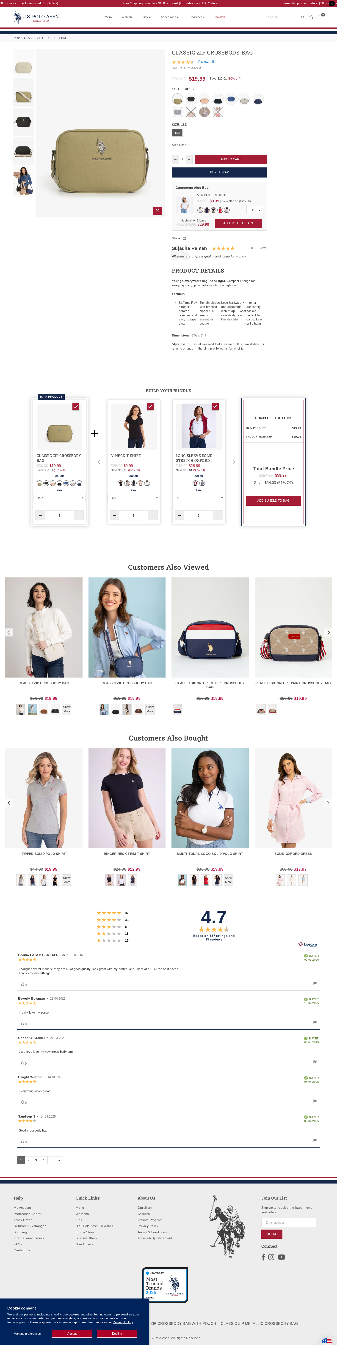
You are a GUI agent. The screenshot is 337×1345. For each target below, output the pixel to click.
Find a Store (85, 1232)
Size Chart (179, 145)
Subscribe (272, 1234)
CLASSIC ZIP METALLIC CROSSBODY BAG (259, 1324)
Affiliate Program (150, 1220)
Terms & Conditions (152, 1232)
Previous (40, 133)
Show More (66, 709)
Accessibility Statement (155, 1238)
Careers (144, 1214)
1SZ (177, 132)
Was (186, 224)
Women (127, 17)
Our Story (145, 1207)
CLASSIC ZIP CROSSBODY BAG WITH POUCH (174, 1324)
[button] (99, 462)
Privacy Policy (123, 1322)
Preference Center (27, 1214)
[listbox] (254, 210)
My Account (22, 1207)
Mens (80, 1207)
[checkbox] (76, 406)
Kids (79, 1220)
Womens (82, 1214)
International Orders (29, 1238)
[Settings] (311, 17)
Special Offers (86, 1238)
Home (16, 38)
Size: (179, 124)
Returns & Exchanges (30, 1226)
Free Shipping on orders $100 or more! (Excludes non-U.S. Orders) (162, 3)
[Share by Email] (184, 238)
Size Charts (84, 1244)
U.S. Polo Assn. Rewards (94, 1226)
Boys (146, 17)
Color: (183, 89)
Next (161, 133)
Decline (117, 1333)
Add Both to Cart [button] (238, 223)
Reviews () (206, 61)
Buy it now (219, 172)
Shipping (20, 1232)
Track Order (23, 1220)
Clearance (195, 17)
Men (108, 17)
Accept (72, 1333)
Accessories (169, 17)
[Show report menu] (315, 983)
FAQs (18, 1244)
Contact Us (22, 1250)
